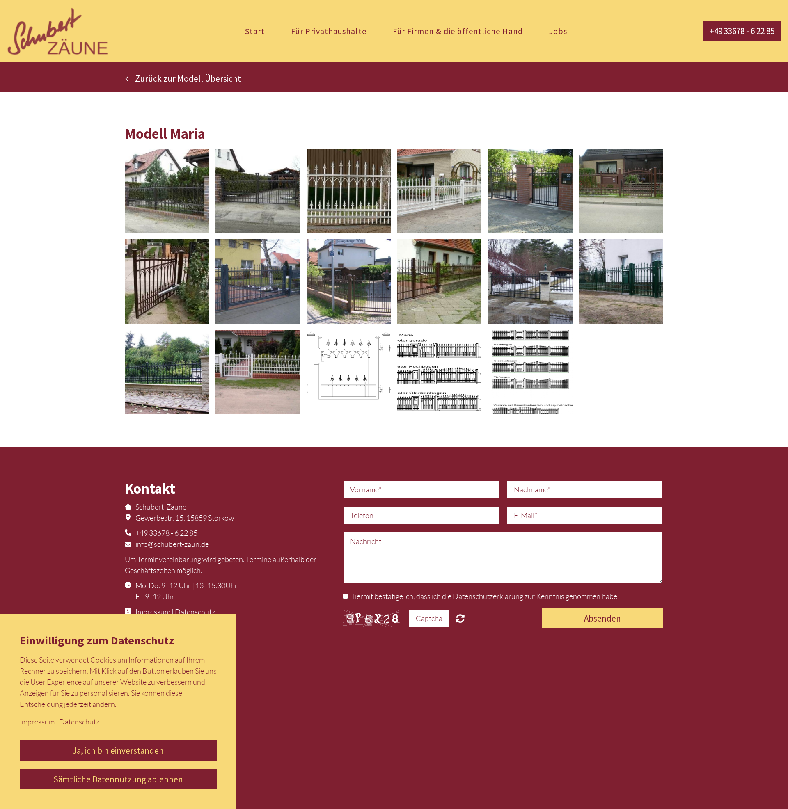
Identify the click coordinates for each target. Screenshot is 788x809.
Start (255, 31)
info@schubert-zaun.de (172, 543)
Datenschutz (195, 611)
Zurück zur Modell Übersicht (188, 78)
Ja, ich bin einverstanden (118, 750)
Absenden (602, 618)
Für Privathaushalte (329, 31)
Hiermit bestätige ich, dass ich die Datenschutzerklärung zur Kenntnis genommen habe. (484, 596)
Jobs (558, 31)
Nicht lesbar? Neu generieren (460, 618)
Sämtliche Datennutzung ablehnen (118, 779)
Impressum (152, 611)
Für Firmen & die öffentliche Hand (458, 31)
